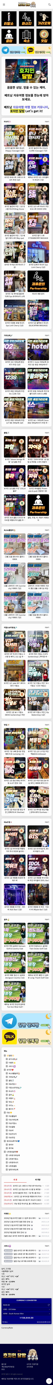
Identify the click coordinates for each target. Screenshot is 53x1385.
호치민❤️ (10, 1070)
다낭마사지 (13, 1134)
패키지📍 (12, 1109)
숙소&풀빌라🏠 (14, 1073)
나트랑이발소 (13, 1159)
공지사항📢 (13, 1059)
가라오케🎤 (13, 1077)
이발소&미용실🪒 (15, 1087)
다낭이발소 (13, 1123)
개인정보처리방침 (7, 1366)
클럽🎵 (11, 1080)
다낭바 (11, 1130)
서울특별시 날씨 (7, 1271)
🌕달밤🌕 (10, 1055)
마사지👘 (12, 1091)
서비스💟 (12, 1066)
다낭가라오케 (13, 1119)
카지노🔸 (12, 1105)
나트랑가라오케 (14, 1155)
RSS (3, 1369)
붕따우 (11, 1144)
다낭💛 (9, 1112)
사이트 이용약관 (32, 1364)
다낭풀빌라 (13, 1116)
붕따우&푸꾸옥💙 (13, 1141)
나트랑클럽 (13, 1166)
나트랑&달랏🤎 (12, 1152)
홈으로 (3, 1364)
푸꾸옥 (11, 1148)
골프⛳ (11, 1094)
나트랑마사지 (13, 1162)
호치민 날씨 (5, 1284)
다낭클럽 (12, 1127)
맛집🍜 (11, 1102)
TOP (30, 1350)
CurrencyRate (7, 1327)
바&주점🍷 (13, 1084)
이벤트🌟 (12, 1062)
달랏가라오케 (13, 1169)
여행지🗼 (12, 1098)
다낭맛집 (12, 1137)
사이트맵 (29, 1366)
